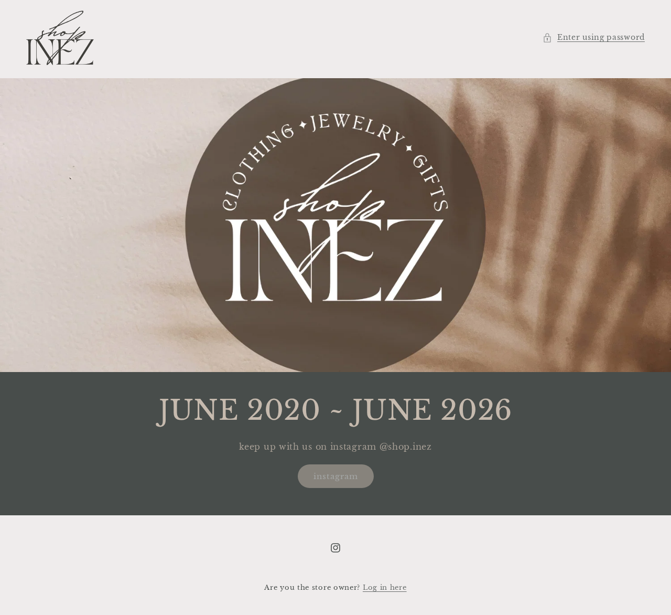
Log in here (385, 587)
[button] (594, 37)
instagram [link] (335, 476)
